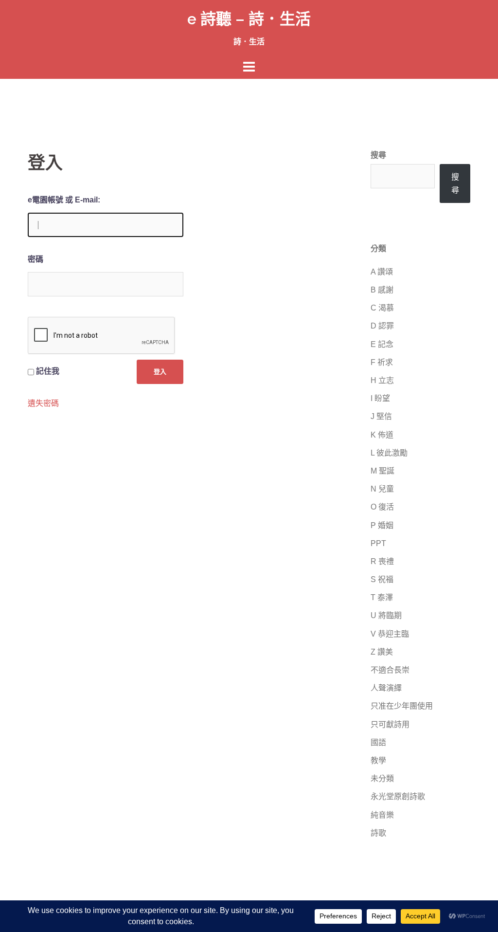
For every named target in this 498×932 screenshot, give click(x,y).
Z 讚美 (382, 652)
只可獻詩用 (390, 724)
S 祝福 (382, 579)
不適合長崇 (390, 670)
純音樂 (382, 815)
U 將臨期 (386, 615)
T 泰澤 (382, 597)
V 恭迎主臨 (390, 634)
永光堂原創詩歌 (398, 796)
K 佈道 (382, 435)
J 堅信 (381, 416)
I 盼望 (380, 398)
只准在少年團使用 (402, 706)
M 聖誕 (382, 471)
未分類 (382, 778)
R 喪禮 (382, 561)
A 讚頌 (382, 272)
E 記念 (382, 344)
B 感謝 (382, 290)
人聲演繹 (386, 688)
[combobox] (403, 176)
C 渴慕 (382, 308)
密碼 (35, 259)
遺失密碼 (43, 403)
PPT (378, 543)
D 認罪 (382, 326)
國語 (378, 742)
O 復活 (382, 507)
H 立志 (382, 380)
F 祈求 (382, 362)
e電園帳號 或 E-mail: (64, 200)
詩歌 (378, 833)
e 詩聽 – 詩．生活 (249, 19)
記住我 (47, 371)
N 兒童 (382, 489)
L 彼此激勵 (389, 453)
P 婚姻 (382, 525)
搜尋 (378, 155)
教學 (378, 760)
